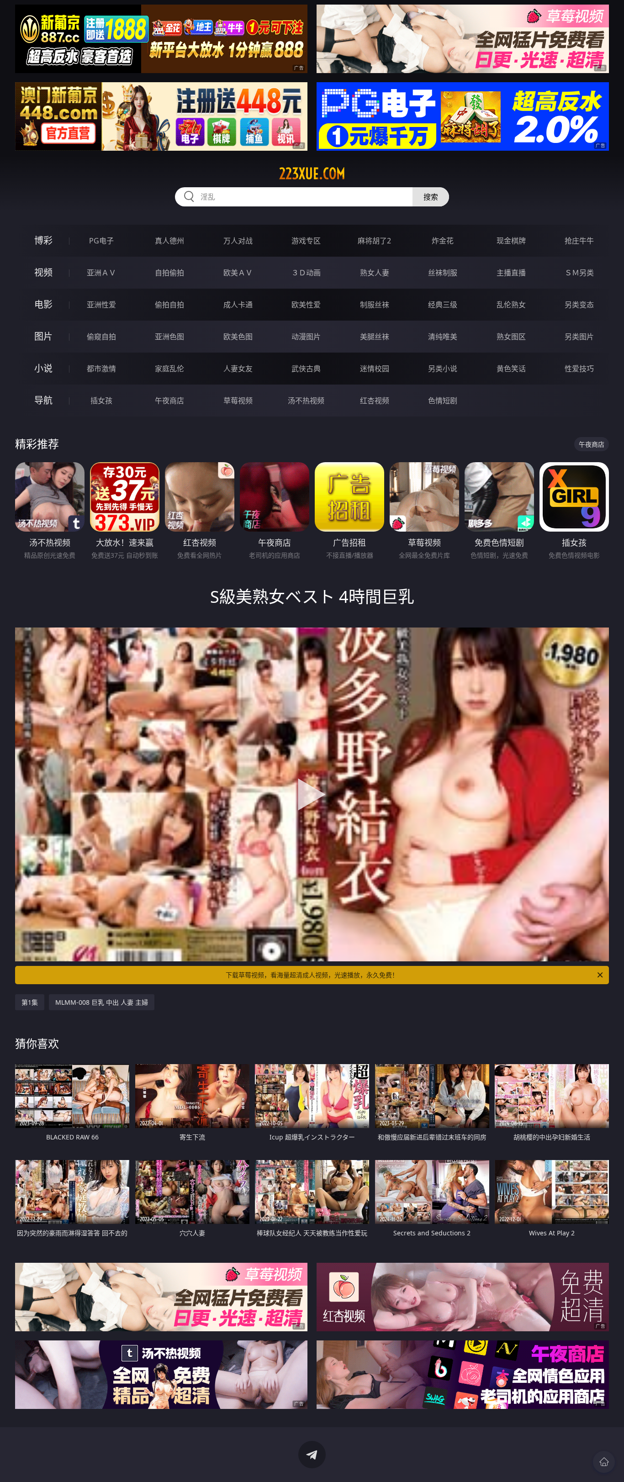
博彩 (43, 240)
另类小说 (442, 369)
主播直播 (511, 273)
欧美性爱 (306, 305)
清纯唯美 (442, 337)
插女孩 (101, 401)
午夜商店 (169, 401)
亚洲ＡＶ (101, 273)
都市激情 (101, 369)
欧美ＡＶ (238, 273)
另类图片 (579, 337)
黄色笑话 (511, 369)
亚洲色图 (169, 337)
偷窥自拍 (101, 337)
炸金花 (443, 241)
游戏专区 (306, 241)
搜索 (430, 197)
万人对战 (238, 241)
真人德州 (169, 241)
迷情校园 (374, 369)
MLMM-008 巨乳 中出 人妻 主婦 (101, 1002)
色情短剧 (442, 401)
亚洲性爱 (101, 305)
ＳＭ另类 (579, 273)
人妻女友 (238, 369)
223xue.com (312, 173)
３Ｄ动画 (306, 273)
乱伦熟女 (511, 305)
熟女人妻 (374, 273)
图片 (43, 336)
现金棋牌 (511, 241)
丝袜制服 (442, 273)
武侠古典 (306, 369)
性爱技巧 (579, 369)
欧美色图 (238, 337)
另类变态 (579, 305)
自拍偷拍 (169, 273)
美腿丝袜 (374, 337)
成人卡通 (238, 305)
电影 (43, 304)
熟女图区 (511, 337)
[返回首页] (604, 1462)
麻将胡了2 (374, 241)
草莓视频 (238, 401)
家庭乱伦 (169, 369)
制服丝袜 (374, 305)
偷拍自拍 (169, 305)
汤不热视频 (306, 401)
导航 (43, 400)
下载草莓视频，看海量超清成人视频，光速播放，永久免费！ (312, 974)
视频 (43, 272)
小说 (43, 368)
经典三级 (442, 305)
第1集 (29, 1002)
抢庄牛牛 (579, 241)
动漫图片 (306, 337)
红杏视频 (374, 401)
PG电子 (101, 241)
